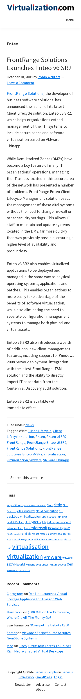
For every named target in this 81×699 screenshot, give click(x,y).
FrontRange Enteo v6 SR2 (46, 442)
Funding (62, 516)
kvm (20, 528)
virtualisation (54, 454)
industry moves (56, 522)
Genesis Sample (46, 672)
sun (9, 539)
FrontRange (16, 442)
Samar (12, 632)
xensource (24, 570)
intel (68, 522)
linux (27, 528)
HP (27, 522)
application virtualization (33, 505)
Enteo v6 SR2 (57, 436)
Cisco (50, 505)
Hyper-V (35, 522)
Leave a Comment (20, 82)
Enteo (40, 436)
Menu (70, 20)
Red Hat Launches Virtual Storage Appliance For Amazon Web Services (37, 599)
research (44, 533)
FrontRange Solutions (25, 93)
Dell (61, 511)
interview (12, 528)
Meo (10, 646)
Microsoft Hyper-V (59, 528)
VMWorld (18, 564)
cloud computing (47, 511)
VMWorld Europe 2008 (54, 564)
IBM (44, 522)
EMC (44, 516)
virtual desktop (54, 539)
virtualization (17, 460)
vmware (35, 460)
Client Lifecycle (39, 430)
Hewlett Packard (15, 522)
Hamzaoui (14, 612)
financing (51, 516)
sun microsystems (22, 539)
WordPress (44, 677)
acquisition (13, 505)
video (41, 539)
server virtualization (60, 533)
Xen (70, 564)
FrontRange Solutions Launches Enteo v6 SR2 (39, 63)
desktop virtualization (24, 516)
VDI (36, 539)
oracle (17, 534)
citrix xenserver (26, 511)
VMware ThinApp (56, 460)
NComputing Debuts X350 (49, 625)
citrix (58, 504)
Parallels (25, 534)
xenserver (12, 570)
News (29, 425)
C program (15, 593)
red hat (35, 533)
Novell (10, 533)
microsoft (38, 527)
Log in (58, 677)
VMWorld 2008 (33, 564)
